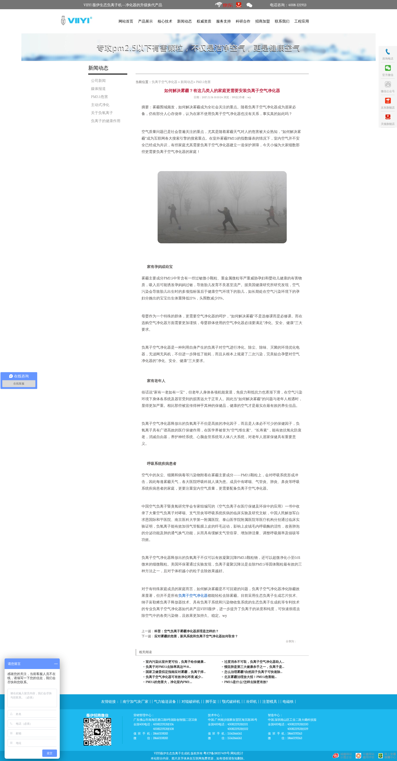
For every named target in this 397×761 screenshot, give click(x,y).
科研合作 (243, 21)
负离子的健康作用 (105, 121)
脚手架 (210, 702)
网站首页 (126, 21)
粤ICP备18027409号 (216, 753)
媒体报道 (98, 89)
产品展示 (145, 21)
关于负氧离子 (102, 113)
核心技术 (165, 21)
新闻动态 (184, 21)
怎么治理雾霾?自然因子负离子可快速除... (253, 672)
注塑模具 (269, 702)
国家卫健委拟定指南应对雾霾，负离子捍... (176, 672)
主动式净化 (100, 105)
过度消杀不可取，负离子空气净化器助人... (254, 662)
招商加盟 (262, 21)
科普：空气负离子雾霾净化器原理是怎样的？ (186, 631)
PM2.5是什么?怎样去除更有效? (246, 682)
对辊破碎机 (190, 702)
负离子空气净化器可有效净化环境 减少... (174, 677)
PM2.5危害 (99, 97)
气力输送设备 (165, 702)
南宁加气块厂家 (135, 702)
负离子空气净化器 (164, 82)
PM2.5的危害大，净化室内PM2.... (169, 682)
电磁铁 (288, 702)
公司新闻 (98, 81)
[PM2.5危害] (198, 47)
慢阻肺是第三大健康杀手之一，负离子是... (254, 667)
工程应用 (301, 21)
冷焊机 (251, 702)
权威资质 (204, 21)
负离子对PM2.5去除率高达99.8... (168, 667)
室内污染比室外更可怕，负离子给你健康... (176, 662)
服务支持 (223, 21)
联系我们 (282, 21)
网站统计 (236, 753)
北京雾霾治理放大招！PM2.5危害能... (250, 677)
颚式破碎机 (231, 702)
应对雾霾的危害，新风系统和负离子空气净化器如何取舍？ (196, 636)
